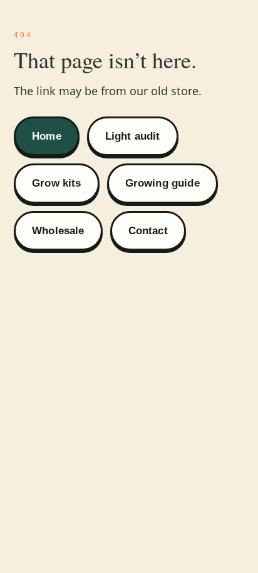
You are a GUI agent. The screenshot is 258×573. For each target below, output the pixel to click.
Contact (148, 231)
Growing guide (162, 183)
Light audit (132, 136)
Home (46, 136)
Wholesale (58, 231)
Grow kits (56, 183)
